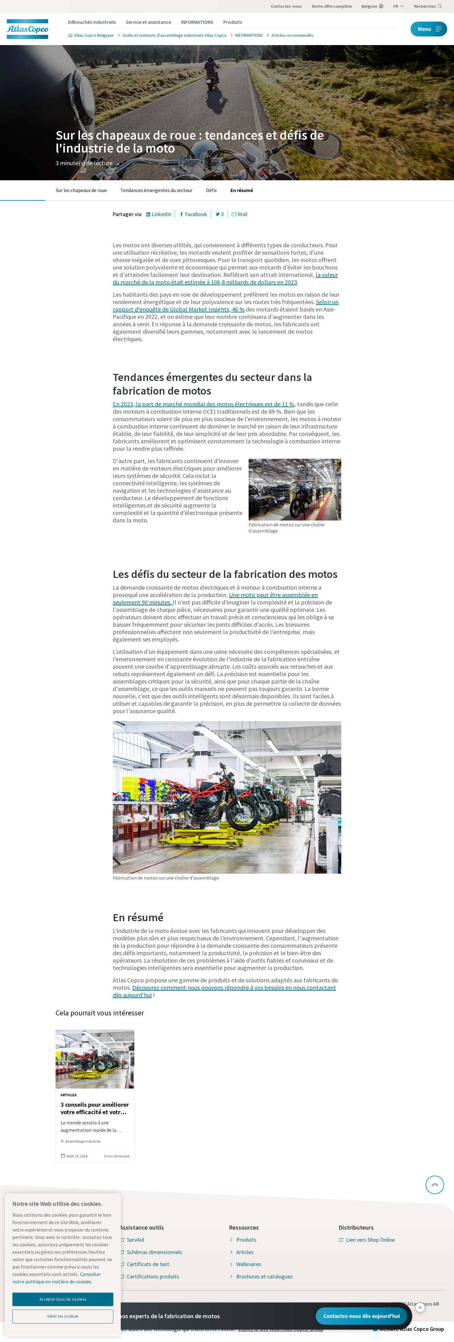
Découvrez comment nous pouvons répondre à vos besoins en (212, 987)
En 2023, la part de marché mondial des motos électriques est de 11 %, (204, 404)
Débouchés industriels (92, 22)
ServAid (135, 1239)
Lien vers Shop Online (370, 1239)
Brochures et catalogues (264, 1276)
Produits (232, 22)
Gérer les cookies (62, 1316)
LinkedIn (161, 214)
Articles (245, 1252)
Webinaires (248, 1264)
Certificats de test (148, 1264)
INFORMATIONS (197, 22)
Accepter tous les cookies (63, 1299)
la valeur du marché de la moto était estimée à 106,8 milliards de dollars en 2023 (225, 278)
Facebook (196, 214)
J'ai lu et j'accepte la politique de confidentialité (219, 482)
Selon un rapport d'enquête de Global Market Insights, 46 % (225, 305)
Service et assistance (148, 22)
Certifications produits (153, 1276)
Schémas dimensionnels (154, 1252)
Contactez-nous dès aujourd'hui (361, 1315)
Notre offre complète (332, 6)
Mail (242, 214)
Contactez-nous (286, 6)
